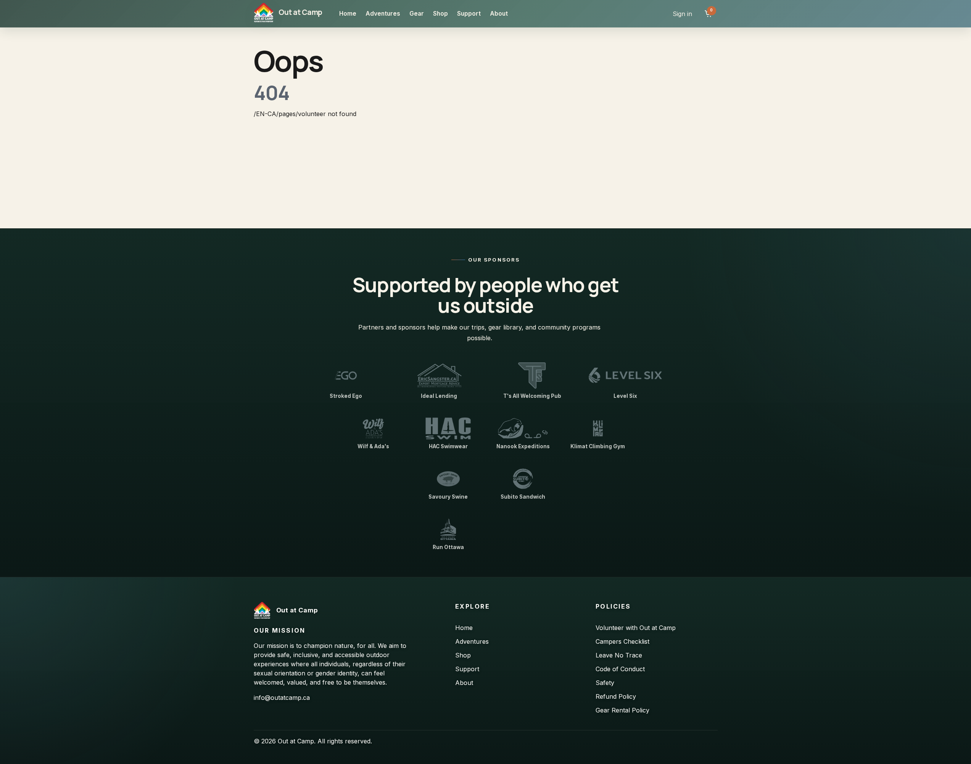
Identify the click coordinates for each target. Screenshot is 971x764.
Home (347, 13)
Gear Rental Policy (622, 710)
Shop (440, 13)
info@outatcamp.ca (282, 697)
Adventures (383, 13)
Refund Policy (616, 696)
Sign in (682, 14)
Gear (416, 13)
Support (469, 13)
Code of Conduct (620, 669)
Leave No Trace (619, 655)
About (499, 13)
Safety (605, 682)
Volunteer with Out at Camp (636, 628)
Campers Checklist (622, 641)
